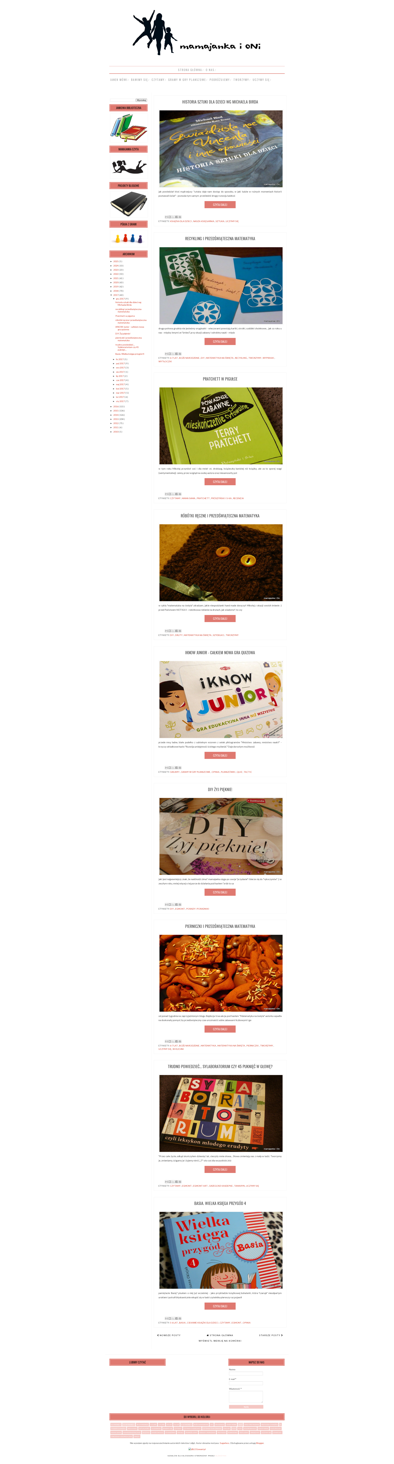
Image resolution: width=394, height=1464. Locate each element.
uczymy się (261, 80)
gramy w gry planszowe (187, 80)
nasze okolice (157, 1432)
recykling (241, 358)
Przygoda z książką (269, 1424)
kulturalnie (275, 1428)
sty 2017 (120, 401)
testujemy (243, 1432)
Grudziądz (219, 1424)
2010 (116, 431)
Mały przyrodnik (251, 1424)
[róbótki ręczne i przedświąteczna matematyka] (222, 601)
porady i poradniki (197, 908)
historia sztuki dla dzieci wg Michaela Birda (220, 102)
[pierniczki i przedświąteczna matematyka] (222, 1011)
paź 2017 (120, 363)
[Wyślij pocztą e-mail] (166, 216)
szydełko (219, 635)
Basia (182, 1322)
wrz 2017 (120, 367)
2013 (116, 419)
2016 (116, 406)
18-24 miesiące (142, 1424)
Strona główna (190, 70)
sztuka (220, 221)
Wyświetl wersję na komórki (220, 1340)
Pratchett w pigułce (220, 379)
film (234, 1428)
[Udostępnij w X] (173, 216)
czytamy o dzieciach (192, 1428)
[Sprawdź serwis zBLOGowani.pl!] (197, 1449)
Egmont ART (200, 1185)
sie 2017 (120, 372)
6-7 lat (174, 358)
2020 (116, 282)
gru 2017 (120, 298)
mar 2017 (120, 392)
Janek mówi (118, 80)
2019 (116, 286)
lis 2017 (120, 359)
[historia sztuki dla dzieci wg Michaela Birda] (222, 187)
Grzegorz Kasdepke (221, 1185)
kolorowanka (250, 1428)
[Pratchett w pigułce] (222, 464)
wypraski (269, 358)
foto (240, 1428)
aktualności (144, 1428)
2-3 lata (153, 1424)
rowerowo (232, 1432)
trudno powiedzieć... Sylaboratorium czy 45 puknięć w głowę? (220, 1066)
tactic (248, 772)
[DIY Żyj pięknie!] (222, 874)
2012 (116, 423)
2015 (116, 410)
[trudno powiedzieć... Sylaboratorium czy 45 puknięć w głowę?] (222, 1152)
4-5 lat (169, 1424)
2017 (116, 295)
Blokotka (221, 1456)
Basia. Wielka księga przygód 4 (220, 1203)
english (226, 1428)
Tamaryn (239, 1185)
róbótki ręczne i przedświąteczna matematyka (220, 516)
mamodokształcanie (132, 1432)
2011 (116, 427)
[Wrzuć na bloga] (169, 216)
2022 (116, 274)
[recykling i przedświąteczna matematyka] (222, 324)
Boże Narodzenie (189, 358)
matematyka (209, 1045)
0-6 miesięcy (116, 1424)
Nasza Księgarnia (204, 221)
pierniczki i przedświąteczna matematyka (220, 926)
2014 (116, 415)
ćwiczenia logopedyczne (121, 1436)
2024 (116, 265)
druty (179, 635)
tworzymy (241, 80)
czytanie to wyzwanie (212, 1428)
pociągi (180, 1432)
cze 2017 (120, 380)
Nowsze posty (170, 1335)
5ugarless (224, 1443)
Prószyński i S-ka (221, 498)
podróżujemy (220, 80)
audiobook (156, 1428)
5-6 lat (174, 1322)
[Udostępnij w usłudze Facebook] (176, 216)
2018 (116, 291)
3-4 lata (162, 1424)
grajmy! (175, 772)
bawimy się (139, 80)
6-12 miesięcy (186, 1424)
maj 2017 (120, 384)
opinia (216, 772)
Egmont (180, 908)
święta (137, 1436)
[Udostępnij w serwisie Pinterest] (179, 216)
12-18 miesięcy (129, 1424)
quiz (240, 772)
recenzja (238, 498)
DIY (203, 358)
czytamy (158, 80)
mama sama (189, 498)
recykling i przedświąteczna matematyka (220, 238)
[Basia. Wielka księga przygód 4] (222, 1288)
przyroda (221, 1432)
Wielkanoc (132, 1428)
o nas (210, 70)
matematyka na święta (220, 358)
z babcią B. (277, 1432)
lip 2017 (120, 376)
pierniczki (252, 1045)
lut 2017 (120, 397)
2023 (116, 269)
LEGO (240, 1424)
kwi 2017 (120, 388)
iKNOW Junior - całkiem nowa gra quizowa (220, 652)
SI (280, 1424)
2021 (116, 278)
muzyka (146, 1432)
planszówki (228, 772)
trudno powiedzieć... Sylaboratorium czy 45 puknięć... (127, 347)
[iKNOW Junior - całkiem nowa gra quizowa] (222, 738)
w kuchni (178, 1049)
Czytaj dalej (220, 205)
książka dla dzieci (181, 221)
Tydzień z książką (118, 1428)
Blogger (260, 1443)
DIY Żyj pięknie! (220, 789)
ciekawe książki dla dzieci (203, 1322)
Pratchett (203, 498)
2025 (116, 261)
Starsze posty (270, 1335)
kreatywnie (263, 1428)
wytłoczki (165, 361)
